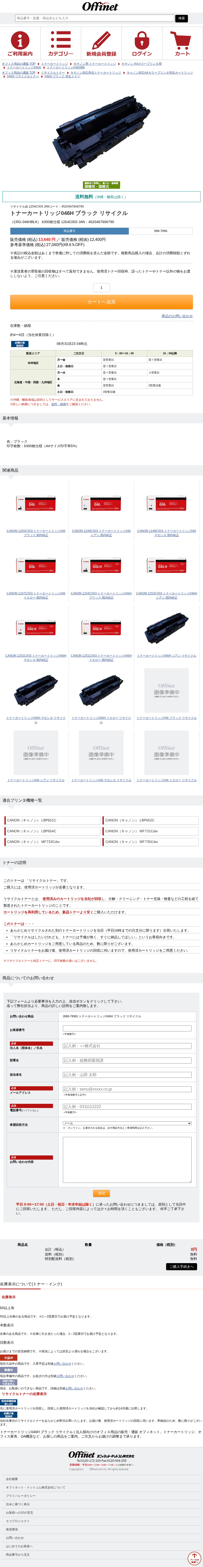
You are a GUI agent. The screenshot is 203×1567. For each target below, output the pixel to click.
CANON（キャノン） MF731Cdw (131, 831)
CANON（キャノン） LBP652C (129, 820)
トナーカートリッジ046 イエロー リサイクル (167, 780)
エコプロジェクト (18, 1521)
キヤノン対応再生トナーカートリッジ (96, 72)
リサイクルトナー (53, 72)
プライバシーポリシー (21, 1496)
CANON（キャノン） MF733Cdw (33, 842)
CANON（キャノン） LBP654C (31, 831)
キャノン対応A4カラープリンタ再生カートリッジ (160, 72)
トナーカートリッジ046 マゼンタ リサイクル (101, 780)
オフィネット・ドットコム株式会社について (35, 1487)
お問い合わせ (62, 1363)
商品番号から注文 (18, 1554)
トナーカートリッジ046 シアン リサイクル (36, 780)
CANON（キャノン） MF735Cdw (131, 842)
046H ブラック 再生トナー (62, 76)
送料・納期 (58, 404)
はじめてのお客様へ (19, 1546)
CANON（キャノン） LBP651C (31, 820)
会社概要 (12, 1479)
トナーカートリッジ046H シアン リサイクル (166, 655)
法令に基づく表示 (18, 1504)
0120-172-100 (91, 1461)
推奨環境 (12, 1529)
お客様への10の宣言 (19, 1512)
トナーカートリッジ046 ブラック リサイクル (167, 718)
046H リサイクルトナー (23, 76)
